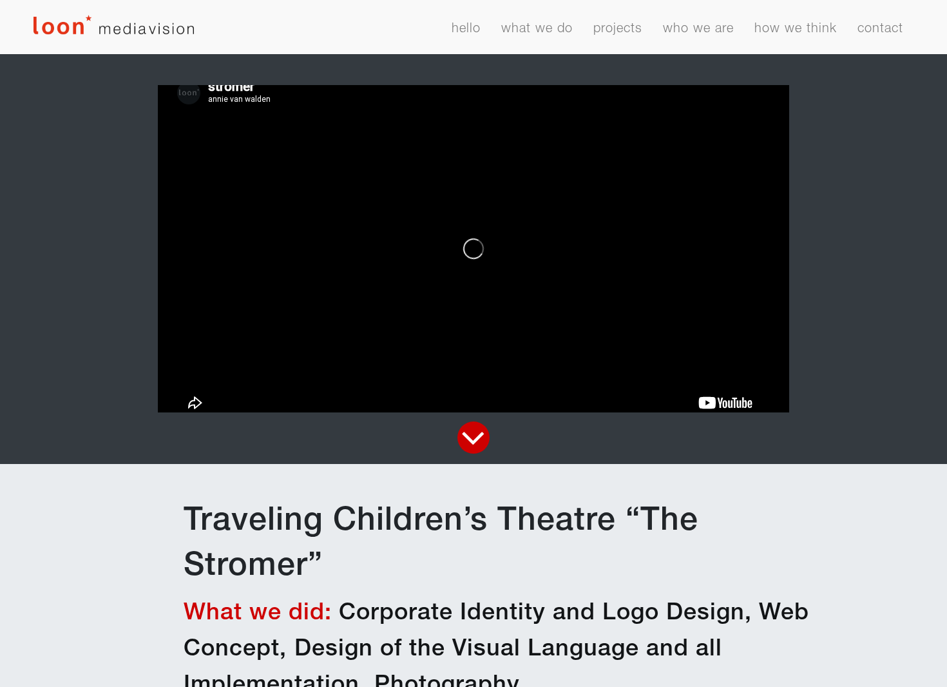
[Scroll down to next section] (473, 438)
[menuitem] (466, 32)
